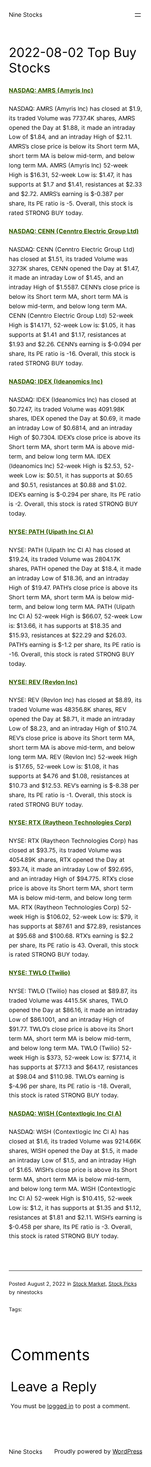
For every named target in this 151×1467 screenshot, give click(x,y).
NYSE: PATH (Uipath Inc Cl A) (51, 531)
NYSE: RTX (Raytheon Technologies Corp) (70, 822)
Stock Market (89, 1284)
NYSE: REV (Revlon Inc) (43, 682)
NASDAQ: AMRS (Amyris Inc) (51, 90)
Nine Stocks (25, 14)
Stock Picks (122, 1284)
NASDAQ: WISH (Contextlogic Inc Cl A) (65, 1113)
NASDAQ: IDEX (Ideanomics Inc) (56, 381)
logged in (60, 1406)
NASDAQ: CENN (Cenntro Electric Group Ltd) (74, 231)
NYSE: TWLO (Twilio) (39, 972)
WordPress (127, 1451)
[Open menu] (137, 15)
